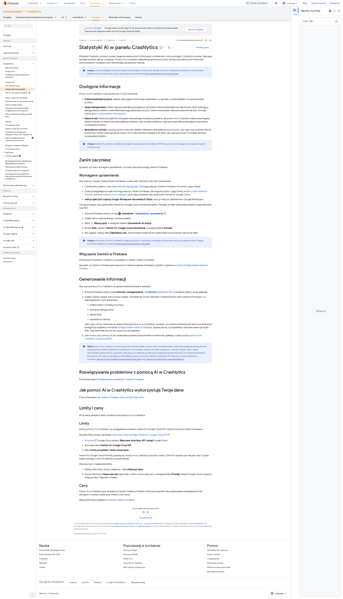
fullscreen (334, 10)
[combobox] (258, 3)
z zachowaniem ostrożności (111, 113)
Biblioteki (43, 563)
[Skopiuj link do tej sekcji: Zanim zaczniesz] (113, 160)
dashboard (157, 292)
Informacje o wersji (215, 563)
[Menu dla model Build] (41, 3)
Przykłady (43, 558)
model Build (33, 3)
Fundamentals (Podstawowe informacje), (34, 17)
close (338, 10)
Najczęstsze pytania (215, 571)
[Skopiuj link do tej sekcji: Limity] (91, 423)
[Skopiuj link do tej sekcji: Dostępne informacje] (123, 87)
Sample (138, 17)
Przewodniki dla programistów (52, 550)
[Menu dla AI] (67, 17)
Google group (213, 558)
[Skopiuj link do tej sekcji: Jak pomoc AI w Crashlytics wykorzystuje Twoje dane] (186, 390)
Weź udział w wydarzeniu (134, 567)
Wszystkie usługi (138, 582)
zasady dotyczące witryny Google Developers (132, 526)
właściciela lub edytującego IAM (127, 186)
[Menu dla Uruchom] (58, 3)
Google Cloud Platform (116, 582)
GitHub (42, 567)
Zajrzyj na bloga (130, 550)
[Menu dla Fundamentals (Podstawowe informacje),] (56, 17)
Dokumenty (95, 3)
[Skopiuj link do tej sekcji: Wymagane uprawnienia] (121, 175)
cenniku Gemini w (122, 500)
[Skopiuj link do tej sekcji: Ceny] (90, 485)
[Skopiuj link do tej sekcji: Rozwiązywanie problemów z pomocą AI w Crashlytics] (188, 372)
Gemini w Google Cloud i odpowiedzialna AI (165, 359)
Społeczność (115, 3)
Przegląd (7, 17)
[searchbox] (18, 26)
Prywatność (54, 593)
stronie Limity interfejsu (141, 435)
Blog (305, 3)
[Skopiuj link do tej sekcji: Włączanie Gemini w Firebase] (129, 254)
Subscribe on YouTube (132, 563)
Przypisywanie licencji (132, 244)
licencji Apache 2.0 (199, 523)
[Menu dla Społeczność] (124, 3)
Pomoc (133, 3)
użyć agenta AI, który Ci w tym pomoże (161, 73)
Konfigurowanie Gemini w (134, 327)
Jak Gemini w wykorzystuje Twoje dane (120, 397)
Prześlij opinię (202, 47)
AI (63, 17)
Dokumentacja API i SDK (49, 554)
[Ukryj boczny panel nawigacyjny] (32, 594)
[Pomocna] (206, 40)
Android (72, 582)
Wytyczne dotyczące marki (218, 567)
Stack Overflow (213, 554)
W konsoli (89, 440)
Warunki (42, 593)
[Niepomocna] (210, 40)
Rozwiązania (69, 3)
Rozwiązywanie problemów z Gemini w (120, 379)
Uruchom (51, 3)
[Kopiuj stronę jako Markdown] (169, 47)
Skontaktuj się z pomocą (217, 550)
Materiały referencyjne (119, 17)
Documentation (13, 11)
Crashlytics (34, 11)
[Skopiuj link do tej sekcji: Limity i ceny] (106, 408)
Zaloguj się (335, 3)
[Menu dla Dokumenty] (103, 3)
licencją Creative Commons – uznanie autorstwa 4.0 (141, 523)
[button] (16, 46)
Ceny (82, 3)
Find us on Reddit (130, 554)
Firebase (82, 40)
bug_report (330, 10)
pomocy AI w (116, 194)
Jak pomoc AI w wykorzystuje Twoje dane (119, 359)
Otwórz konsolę (318, 3)
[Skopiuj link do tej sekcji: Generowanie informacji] (128, 279)
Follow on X (128, 558)
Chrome (85, 582)
